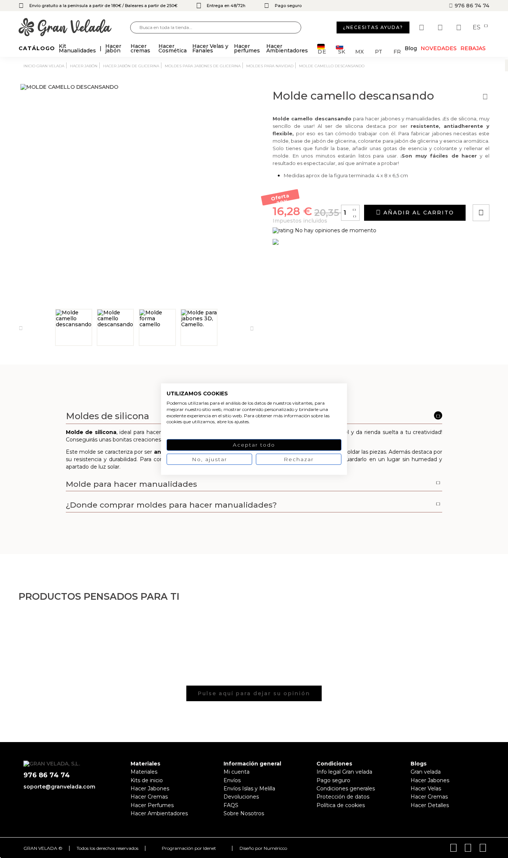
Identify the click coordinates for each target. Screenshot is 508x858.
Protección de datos (342, 796)
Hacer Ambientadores (159, 813)
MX (359, 51)
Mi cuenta (237, 771)
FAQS (231, 805)
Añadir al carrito (417, 212)
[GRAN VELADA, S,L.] (74, 28)
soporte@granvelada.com (59, 787)
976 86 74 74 (471, 5)
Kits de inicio (147, 780)
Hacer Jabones (150, 788)
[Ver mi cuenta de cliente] (441, 27)
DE (322, 51)
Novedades (439, 48)
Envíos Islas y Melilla (249, 788)
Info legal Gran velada (344, 771)
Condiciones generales (345, 788)
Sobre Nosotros (244, 813)
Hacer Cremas (149, 796)
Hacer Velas (426, 788)
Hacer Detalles (430, 805)
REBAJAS (473, 48)
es (477, 27)
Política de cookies (340, 805)
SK (341, 51)
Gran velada (426, 771)
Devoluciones (241, 796)
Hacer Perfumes (152, 805)
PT (378, 51)
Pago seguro (333, 780)
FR (397, 51)
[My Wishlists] (422, 27)
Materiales (144, 771)
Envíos (232, 780)
